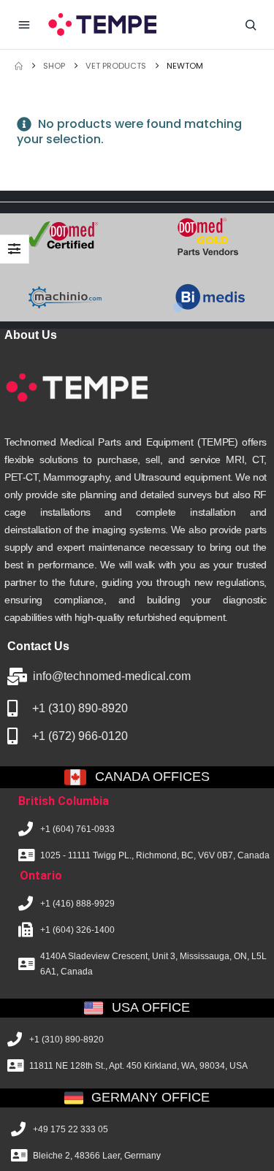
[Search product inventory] (250, 24)
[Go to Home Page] (19, 66)
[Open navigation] (24, 24)
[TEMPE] (101, 24)
